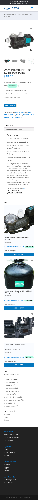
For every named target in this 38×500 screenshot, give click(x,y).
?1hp (29, 113)
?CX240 (12, 115)
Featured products (10, 480)
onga (6, 117)
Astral (32, 115)
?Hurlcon (19, 115)
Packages (9, 385)
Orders (6, 449)
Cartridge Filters (11, 382)
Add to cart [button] (19, 254)
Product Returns (9, 452)
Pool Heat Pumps (11, 391)
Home (6, 14)
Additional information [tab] (14, 129)
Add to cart (10, 105)
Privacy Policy (8, 440)
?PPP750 (26, 115)
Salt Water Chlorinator (13, 400)
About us (7, 414)
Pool (16, 117)
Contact (7, 420)
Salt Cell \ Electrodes (13, 397)
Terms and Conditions (11, 437)
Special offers (8, 483)
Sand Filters (9, 403)
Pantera (11, 117)
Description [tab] (10, 126)
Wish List (7, 455)
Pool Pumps (12, 14)
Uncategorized (10, 406)
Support (6, 417)
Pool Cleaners (10, 388)
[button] (31, 50)
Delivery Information (11, 434)
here (24, 188)
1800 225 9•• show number (20, 2)
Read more (19, 365)
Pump (20, 117)
